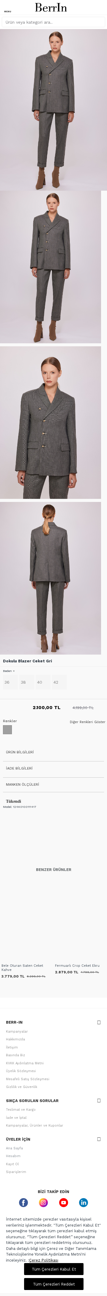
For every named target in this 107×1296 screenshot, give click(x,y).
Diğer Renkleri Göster (88, 722)
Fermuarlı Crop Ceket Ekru (77, 966)
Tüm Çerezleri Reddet (54, 1284)
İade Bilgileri (19, 768)
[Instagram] (44, 1202)
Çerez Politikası (43, 1260)
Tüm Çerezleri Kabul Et (54, 1269)
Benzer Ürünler (53, 869)
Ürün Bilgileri (20, 752)
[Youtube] (63, 1202)
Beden (7, 671)
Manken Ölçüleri (22, 784)
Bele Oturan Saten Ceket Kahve (22, 968)
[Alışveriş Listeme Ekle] (6, 959)
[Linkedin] (84, 1202)
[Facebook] (23, 1202)
